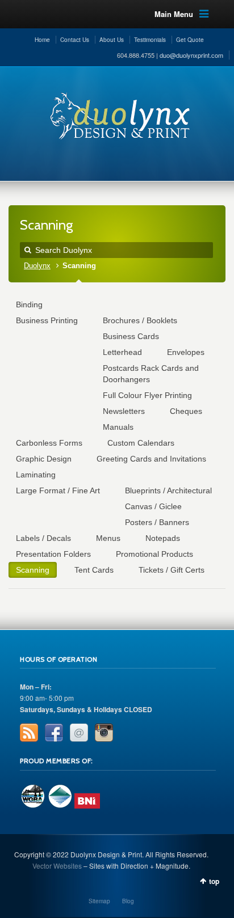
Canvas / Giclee (153, 506)
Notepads (162, 538)
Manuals (118, 426)
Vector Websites (57, 865)
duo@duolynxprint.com (191, 55)
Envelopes (185, 352)
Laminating (36, 474)
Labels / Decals (43, 538)
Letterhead (122, 352)
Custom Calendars (140, 442)
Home (42, 40)
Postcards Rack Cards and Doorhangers (151, 373)
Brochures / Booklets (140, 320)
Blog (128, 901)
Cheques (186, 411)
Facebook (54, 733)
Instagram (104, 733)
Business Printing (47, 320)
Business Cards (131, 336)
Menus (108, 538)
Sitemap (99, 901)
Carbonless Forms (49, 442)
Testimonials (150, 40)
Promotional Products (154, 554)
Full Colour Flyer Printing (147, 395)
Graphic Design (44, 458)
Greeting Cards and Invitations (151, 458)
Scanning (32, 569)
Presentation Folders (53, 554)
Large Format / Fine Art (58, 490)
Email (79, 733)
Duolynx (37, 266)
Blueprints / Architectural (168, 490)
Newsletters (124, 411)
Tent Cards (94, 569)
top (214, 881)
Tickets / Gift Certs (171, 569)
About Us (111, 40)
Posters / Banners (157, 522)
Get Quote (190, 40)
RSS (29, 733)
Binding (29, 304)
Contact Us (74, 40)
